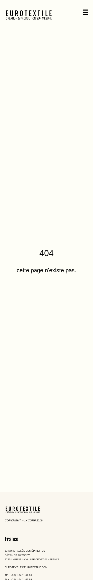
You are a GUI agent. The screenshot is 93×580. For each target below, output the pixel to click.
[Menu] (85, 12)
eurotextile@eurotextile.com (26, 567)
